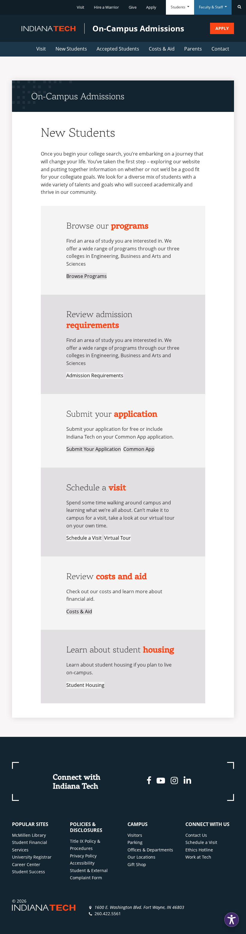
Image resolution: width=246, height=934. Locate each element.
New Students (71, 48)
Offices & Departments (150, 850)
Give (132, 7)
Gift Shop (137, 864)
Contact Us (196, 835)
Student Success (28, 871)
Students (178, 7)
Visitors (135, 835)
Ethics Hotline (199, 850)
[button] (231, 919)
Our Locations (141, 857)
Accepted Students (118, 48)
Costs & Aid (162, 48)
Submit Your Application (93, 449)
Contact (220, 48)
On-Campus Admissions (77, 96)
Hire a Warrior (106, 7)
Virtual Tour (117, 538)
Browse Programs (86, 276)
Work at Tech (198, 857)
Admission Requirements (94, 375)
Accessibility (82, 863)
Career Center (26, 864)
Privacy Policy (83, 856)
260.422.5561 (107, 913)
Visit (80, 7)
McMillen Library (29, 835)
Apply (151, 7)
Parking (135, 842)
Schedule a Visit (84, 538)
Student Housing (85, 685)
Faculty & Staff (211, 7)
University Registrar (32, 857)
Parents (193, 48)
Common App (138, 449)
